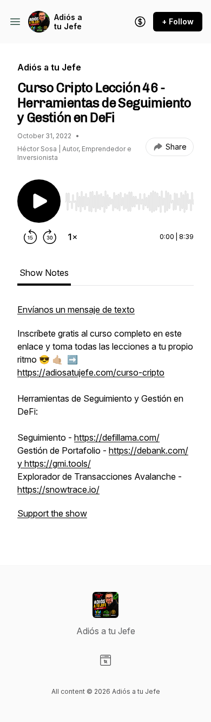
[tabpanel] (105, 417)
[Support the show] (140, 21)
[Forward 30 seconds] (49, 236)
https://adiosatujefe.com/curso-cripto (90, 372)
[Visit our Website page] (105, 660)
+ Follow (178, 21)
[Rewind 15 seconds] (30, 236)
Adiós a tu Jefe (68, 21)
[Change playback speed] (72, 236)
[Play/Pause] (39, 201)
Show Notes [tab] (44, 272)
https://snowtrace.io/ (58, 489)
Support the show (52, 513)
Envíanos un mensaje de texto (76, 309)
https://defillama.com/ (117, 437)
